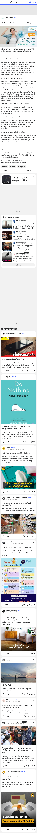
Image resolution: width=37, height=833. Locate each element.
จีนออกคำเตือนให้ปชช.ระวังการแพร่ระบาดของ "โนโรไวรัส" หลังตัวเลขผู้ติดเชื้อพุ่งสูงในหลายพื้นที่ (18, 750)
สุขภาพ (4, 167)
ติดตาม (16, 17)
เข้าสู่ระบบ (32, 2)
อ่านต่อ (27, 367)
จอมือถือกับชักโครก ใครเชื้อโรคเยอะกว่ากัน (17, 359)
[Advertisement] (18, 10)
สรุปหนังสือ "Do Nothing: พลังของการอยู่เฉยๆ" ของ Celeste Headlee (16, 427)
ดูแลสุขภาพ (21, 167)
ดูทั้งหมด (18, 265)
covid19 (12, 167)
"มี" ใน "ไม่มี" (7, 685)
